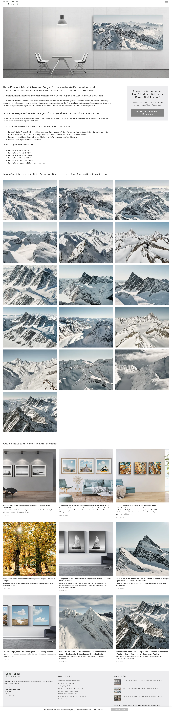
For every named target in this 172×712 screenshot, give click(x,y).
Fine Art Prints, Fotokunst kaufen (67, 694)
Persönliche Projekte (64, 699)
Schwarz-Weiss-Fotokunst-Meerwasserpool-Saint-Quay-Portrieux (142, 680)
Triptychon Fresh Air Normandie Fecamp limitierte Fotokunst (84, 505)
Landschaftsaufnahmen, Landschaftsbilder (71, 688)
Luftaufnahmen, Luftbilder (66, 683)
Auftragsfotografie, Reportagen (67, 686)
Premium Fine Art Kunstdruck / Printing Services (72, 696)
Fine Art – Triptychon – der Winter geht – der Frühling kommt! (28, 652)
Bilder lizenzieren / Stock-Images (68, 691)
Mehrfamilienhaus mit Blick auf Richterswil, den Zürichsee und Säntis (143, 696)
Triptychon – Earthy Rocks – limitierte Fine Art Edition (137, 505)
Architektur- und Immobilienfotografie (69, 681)
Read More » (7, 515)
